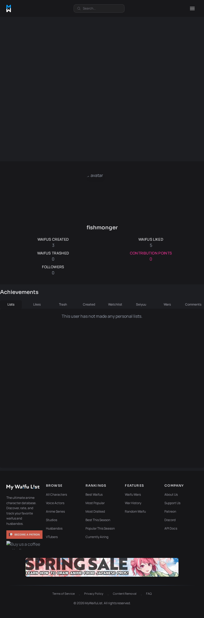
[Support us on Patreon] (24, 534)
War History (133, 503)
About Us (171, 494)
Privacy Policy (93, 593)
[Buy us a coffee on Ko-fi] (24, 545)
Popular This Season (100, 528)
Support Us (172, 503)
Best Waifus (94, 494)
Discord (170, 520)
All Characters (56, 494)
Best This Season (98, 520)
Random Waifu (135, 511)
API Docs (170, 528)
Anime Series (55, 511)
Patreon (170, 511)
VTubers (52, 537)
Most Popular (95, 503)
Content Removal (125, 593)
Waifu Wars (133, 494)
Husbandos (54, 528)
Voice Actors (55, 503)
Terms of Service (63, 593)
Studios (51, 520)
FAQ (149, 593)
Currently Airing (97, 537)
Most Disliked (95, 511)
